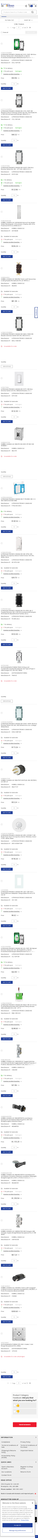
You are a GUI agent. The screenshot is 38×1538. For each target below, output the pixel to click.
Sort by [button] (27, 20)
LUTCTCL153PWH (6, 109)
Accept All (17, 1525)
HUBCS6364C (5, 1286)
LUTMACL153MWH (6, 332)
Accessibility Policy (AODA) (8, 1456)
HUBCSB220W (5, 1060)
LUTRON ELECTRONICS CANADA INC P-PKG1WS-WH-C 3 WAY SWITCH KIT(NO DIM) (18, 499)
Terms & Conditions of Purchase (28, 1446)
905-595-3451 (18, 1489)
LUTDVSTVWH (5, 166)
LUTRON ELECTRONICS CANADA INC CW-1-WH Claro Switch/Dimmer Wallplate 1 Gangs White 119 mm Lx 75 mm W (18, 893)
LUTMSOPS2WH (6, 552)
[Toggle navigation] (2, 6)
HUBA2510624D (6, 221)
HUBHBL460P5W (6, 1116)
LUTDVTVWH (5, 387)
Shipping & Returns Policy (8, 1451)
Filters (9, 20)
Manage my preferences (17, 1530)
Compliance (5, 1442)
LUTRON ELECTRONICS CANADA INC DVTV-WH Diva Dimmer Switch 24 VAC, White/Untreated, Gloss (17, 390)
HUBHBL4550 (5, 277)
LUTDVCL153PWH (6, 53)
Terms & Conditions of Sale (9, 1446)
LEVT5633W (4, 665)
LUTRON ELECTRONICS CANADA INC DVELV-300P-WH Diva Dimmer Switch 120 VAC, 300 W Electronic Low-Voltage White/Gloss (19, 725)
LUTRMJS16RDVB (6, 1003)
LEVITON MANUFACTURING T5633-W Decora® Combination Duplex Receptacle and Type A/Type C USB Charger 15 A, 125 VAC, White (18, 668)
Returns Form (25, 1472)
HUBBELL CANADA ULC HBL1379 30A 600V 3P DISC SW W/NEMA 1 (17, 444)
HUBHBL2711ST (5, 778)
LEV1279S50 (5, 1343)
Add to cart (7, 88)
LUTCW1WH (4, 890)
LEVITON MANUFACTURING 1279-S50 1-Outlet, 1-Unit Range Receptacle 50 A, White (17, 1345)
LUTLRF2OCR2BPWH (7, 833)
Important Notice (26, 1450)
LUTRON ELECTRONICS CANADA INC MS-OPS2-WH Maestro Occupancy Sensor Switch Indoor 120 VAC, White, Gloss (17, 555)
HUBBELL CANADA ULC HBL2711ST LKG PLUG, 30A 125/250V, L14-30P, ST (19, 781)
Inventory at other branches (11, 74)
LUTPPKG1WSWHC (6, 497)
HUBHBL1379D (5, 442)
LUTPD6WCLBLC (6, 609)
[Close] (32, 1503)
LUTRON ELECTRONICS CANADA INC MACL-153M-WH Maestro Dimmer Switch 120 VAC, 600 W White (17, 334)
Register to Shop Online (26, 1467)
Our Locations (6, 1472)
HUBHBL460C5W (6, 1173)
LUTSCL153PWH (6, 946)
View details (7, 366)
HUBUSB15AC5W (6, 1229)
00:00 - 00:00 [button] (31, 4)
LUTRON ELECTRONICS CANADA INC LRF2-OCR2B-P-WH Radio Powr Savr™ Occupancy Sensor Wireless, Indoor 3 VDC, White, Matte (18, 836)
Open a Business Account (7, 1467)
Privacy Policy (25, 1442)
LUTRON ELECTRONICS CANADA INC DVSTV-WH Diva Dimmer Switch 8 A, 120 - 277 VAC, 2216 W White (17, 168)
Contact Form (6, 1475)
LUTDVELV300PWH (7, 722)
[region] (17, 1518)
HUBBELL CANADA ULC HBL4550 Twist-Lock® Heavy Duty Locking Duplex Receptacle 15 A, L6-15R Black (18, 279)
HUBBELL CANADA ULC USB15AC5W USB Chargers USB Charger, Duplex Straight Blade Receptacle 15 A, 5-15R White (18, 1232)
